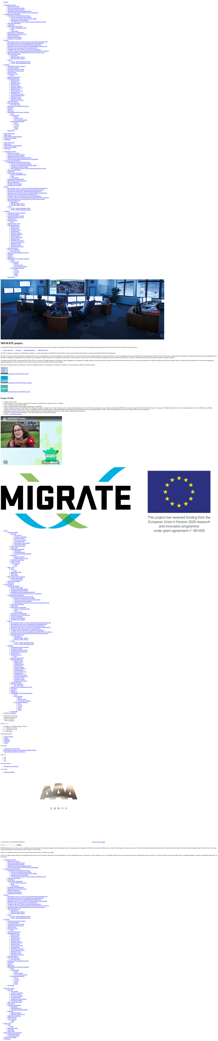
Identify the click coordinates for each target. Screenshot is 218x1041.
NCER (16, 129)
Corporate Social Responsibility (22, 553)
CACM (16, 126)
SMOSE (7, 740)
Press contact (14, 575)
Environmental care (19, 552)
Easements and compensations (15, 32)
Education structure (19, 557)
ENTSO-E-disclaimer (10, 713)
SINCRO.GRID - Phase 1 (18, 57)
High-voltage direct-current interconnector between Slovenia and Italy (26, 52)
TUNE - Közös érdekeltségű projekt (20, 63)
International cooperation (17, 560)
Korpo (6, 530)
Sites (15, 566)
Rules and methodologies (17, 121)
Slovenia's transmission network (16, 8)
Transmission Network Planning (19, 20)
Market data (10, 110)
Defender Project (15, 89)
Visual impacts (15, 31)
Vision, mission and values (18, 546)
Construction (10, 25)
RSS (12, 75)
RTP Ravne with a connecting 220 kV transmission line (22, 48)
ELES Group (14, 547)
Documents (10, 107)
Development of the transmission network (18, 15)
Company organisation (20, 537)
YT (5, 759)
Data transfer (10, 130)
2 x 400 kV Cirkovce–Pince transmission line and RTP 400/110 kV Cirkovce (28, 51)
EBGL (16, 127)
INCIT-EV (7, 741)
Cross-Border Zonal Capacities (15, 69)
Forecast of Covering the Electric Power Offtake (24, 18)
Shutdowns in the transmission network (18, 106)
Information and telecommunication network (19, 11)
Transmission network (10, 5)
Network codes (15, 115)
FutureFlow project (16, 98)
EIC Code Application (13, 103)
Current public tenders (17, 578)
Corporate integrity (19, 541)
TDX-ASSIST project (17, 91)
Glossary (9, 109)
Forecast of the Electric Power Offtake (21, 17)
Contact (16, 564)
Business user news (12, 74)
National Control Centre (13, 77)
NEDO (6, 738)
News (12, 113)
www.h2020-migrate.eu (15, 414)
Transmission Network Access (15, 71)
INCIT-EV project (16, 86)
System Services (11, 72)
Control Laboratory (12, 101)
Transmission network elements (15, 9)
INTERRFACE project (17, 94)
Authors (103, 842)
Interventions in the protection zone (16, 34)
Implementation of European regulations (18, 112)
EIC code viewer (15, 104)
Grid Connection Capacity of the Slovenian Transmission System (28, 22)
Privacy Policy (96, 842)
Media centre (7, 135)
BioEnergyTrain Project (17, 100)
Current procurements (17, 580)
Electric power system (13, 6)
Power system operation (20, 120)
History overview (15, 561)
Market (16, 117)
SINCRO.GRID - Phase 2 (18, 58)
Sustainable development (17, 549)
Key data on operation (20, 540)
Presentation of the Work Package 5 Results (20, 382)
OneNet (6, 743)
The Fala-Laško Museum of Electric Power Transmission (22, 12)
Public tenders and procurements (13, 136)
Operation (6, 64)
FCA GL (16, 124)
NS (5, 760)
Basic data (13, 534)
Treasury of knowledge (10, 138)
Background (14, 55)
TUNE (9, 60)
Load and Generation (13, 68)
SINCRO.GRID (15, 80)
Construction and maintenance (12, 14)
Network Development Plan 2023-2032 (14, 751)
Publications (14, 573)
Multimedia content (16, 572)
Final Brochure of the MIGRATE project (19, 391)
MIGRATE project (16, 97)
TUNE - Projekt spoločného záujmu (20, 61)
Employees (14, 555)
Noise (12, 29)
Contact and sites (15, 563)
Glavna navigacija (9, 584)
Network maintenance (13, 35)
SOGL (16, 123)
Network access (18, 118)
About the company (9, 133)
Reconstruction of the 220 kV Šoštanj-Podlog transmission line (24, 45)
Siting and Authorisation (14, 23)
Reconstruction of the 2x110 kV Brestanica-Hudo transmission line (25, 43)
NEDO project (15, 81)
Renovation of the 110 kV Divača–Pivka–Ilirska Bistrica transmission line (27, 46)
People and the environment (14, 26)
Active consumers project (18, 95)
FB (5, 757)
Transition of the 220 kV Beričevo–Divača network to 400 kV (24, 49)
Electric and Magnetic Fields (18, 28)
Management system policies (22, 543)
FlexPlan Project (15, 92)
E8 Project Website (9, 772)
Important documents (20, 544)
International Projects (13, 78)
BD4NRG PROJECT (17, 87)
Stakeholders (17, 550)
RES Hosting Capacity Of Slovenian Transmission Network (20, 750)
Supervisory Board (19, 538)
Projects (6, 40)
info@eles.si (9, 731)
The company (18, 535)
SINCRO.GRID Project (13, 54)
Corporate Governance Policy (12, 748)
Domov (6, 2)
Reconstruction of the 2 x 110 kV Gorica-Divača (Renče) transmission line (27, 41)
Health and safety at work (21, 558)
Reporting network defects (14, 37)
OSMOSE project (16, 83)
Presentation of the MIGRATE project (18, 374)
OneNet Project (15, 84)
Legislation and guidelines (14, 38)
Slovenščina (7, 139)
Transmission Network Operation (16, 66)
